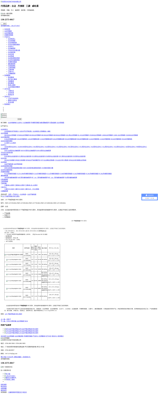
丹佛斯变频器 (8, 35)
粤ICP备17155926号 (7, 357)
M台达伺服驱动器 (83, 139)
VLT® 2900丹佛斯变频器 (25, 173)
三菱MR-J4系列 (9, 185)
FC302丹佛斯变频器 (105, 173)
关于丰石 (7, 89)
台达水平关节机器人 (26, 131)
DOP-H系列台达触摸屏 (43, 150)
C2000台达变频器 (107, 135)
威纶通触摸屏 (44, 122)
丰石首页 (7, 29)
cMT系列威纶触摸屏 (10, 177)
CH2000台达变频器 (132, 135)
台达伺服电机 (12, 122)
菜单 (4, 23)
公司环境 (11, 92)
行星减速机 (11, 65)
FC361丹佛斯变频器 (79, 173)
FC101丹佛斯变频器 (39, 173)
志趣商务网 (12, 392)
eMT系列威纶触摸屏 (24, 177)
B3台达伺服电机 (127, 139)
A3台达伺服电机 (105, 139)
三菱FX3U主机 (19, 189)
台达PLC (11, 46)
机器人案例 (11, 85)
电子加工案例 (12, 79)
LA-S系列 (13, 143)
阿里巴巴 (19, 392)
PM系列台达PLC (141, 146)
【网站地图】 (17, 357)
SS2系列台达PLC (96, 146)
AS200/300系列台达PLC (25, 146)
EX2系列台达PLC (62, 146)
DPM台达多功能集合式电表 (77, 160)
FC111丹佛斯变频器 (52, 173)
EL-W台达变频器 (83, 135)
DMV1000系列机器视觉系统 (32, 168)
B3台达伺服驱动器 (71, 139)
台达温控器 (11, 52)
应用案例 (7, 75)
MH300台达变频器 (59, 135)
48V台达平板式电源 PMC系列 (28, 329)
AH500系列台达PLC (10, 146)
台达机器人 (11, 39)
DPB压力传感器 (20, 160)
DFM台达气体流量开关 (33, 160)
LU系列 (6, 143)
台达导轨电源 (18, 164)
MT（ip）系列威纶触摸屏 (56, 177)
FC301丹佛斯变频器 (92, 173)
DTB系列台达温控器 (51, 156)
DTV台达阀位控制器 (47, 160)
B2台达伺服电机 (116, 139)
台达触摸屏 (11, 48)
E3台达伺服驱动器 (10, 139)
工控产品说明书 (13, 98)
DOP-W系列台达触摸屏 (28, 150)
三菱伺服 (11, 69)
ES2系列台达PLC (50, 146)
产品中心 (7, 37)
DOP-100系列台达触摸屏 (12, 150)
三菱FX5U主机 (9, 189)
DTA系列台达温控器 (38, 156)
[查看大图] (10, 196)
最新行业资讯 (12, 100)
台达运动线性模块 (14, 44)
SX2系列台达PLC (119, 146)
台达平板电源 (8, 164)
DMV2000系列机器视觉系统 (13, 168)
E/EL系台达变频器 (71, 135)
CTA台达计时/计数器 (61, 160)
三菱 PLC (11, 71)
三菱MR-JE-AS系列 (31, 185)
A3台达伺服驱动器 (46, 139)
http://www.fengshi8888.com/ (49, 310)
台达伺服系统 (8, 33)
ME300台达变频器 (47, 135)
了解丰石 (11, 90)
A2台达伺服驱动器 (33, 139)
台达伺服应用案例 (14, 87)
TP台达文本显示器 (14, 50)
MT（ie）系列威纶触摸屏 (39, 177)
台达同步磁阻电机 (14, 60)
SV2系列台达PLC (85, 146)
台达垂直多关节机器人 (11, 131)
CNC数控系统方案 (47, 168)
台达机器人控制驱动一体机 (41, 131)
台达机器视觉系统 (14, 58)
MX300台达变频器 (10, 135)
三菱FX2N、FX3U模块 (31, 189)
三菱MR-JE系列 (20, 185)
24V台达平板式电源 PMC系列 (28, 331)
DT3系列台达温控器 (24, 156)
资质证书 (11, 94)
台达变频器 (8, 31)
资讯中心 (7, 96)
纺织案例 (11, 83)
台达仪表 (11, 54)
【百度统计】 (26, 357)
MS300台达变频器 (35, 135)
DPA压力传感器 (9, 160)
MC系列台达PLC (73, 146)
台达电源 (11, 56)
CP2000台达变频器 (95, 135)
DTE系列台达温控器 (78, 156)
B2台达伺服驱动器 (58, 139)
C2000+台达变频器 (119, 135)
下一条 (14, 321)
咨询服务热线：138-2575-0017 (10, 25)
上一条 (6, 319)
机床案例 (11, 77)
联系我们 (7, 104)
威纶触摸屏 (11, 64)
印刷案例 (11, 81)
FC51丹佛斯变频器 (10, 173)
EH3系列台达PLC (39, 146)
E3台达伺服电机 (22, 139)
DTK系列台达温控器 (11, 156)
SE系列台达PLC (131, 146)
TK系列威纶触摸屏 (71, 177)
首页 (9, 194)
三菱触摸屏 (11, 73)
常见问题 (11, 102)
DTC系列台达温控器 (65, 156)
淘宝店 (24, 392)
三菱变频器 (11, 67)
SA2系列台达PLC (108, 146)
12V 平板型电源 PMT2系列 (13, 314)
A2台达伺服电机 (94, 139)
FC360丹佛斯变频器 (65, 173)
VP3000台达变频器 (23, 135)
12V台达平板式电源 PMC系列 (28, 333)
